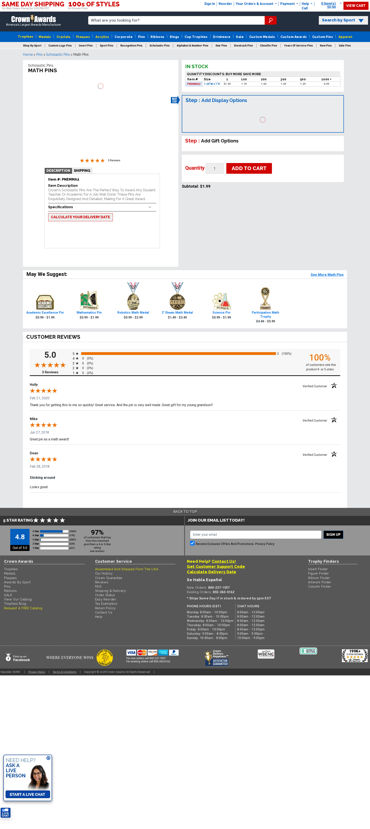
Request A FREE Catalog (23, 608)
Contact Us (103, 612)
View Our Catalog (18, 599)
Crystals (64, 37)
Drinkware (221, 37)
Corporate (124, 37)
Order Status (105, 595)
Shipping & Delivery (110, 591)
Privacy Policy (265, 544)
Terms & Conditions (64, 671)
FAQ (98, 586)
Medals (45, 37)
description (58, 171)
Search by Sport (338, 20)
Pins (141, 37)
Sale (240, 37)
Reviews (102, 582)
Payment (287, 4)
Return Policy (105, 608)
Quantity (195, 168)
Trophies (25, 36)
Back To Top (185, 512)
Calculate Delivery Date (211, 572)
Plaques (83, 37)
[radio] (185, 353)
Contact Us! (224, 561)
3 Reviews (56, 372)
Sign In (209, 4)
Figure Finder (318, 573)
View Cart (356, 6)
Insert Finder (318, 569)
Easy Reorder (105, 599)
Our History (104, 573)
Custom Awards (293, 37)
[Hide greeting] (48, 758)
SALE (8, 595)
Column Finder (319, 586)
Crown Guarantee (109, 578)
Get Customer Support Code (216, 566)
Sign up (333, 535)
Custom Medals (262, 37)
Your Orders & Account (255, 4)
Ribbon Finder (319, 578)
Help (305, 4)
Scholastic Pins (58, 54)
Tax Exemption (106, 603)
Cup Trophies (196, 37)
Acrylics (102, 37)
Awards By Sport (17, 582)
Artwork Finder (319, 582)
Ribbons (157, 37)
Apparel (345, 37)
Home (28, 54)
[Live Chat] (5, 813)
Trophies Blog (15, 603)
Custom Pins (322, 37)
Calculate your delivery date (80, 217)
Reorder (225, 4)
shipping (82, 171)
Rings (174, 37)
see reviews (97, 551)
